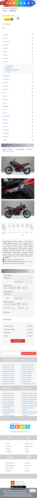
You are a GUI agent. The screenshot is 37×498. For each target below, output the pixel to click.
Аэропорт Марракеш (12, 70)
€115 (18, 232)
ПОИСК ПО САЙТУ (29, 353)
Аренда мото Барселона (10, 371)
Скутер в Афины (27, 375)
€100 (22, 235)
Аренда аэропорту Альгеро (11, 399)
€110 (22, 232)
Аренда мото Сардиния (10, 367)
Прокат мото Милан (9, 365)
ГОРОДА (7, 449)
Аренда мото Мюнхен (9, 381)
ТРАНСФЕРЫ (9, 468)
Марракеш (9, 68)
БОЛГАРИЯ (8, 452)
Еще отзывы (7, 19)
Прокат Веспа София (28, 383)
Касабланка (9, 66)
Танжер (8, 72)
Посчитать (18, 341)
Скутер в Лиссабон (27, 369)
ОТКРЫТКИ (8, 446)
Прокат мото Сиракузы (10, 369)
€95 (31, 232)
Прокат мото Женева (9, 383)
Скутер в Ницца (27, 379)
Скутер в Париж (27, 377)
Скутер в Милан (27, 373)
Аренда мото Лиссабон (10, 375)
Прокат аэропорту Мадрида (11, 397)
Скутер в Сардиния (28, 371)
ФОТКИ (7, 444)
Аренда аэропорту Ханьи (10, 404)
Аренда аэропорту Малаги (11, 395)
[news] (20, 425)
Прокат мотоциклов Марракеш (9, 412)
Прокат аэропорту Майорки (11, 393)
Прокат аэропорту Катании (11, 401)
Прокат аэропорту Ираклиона (8, 406)
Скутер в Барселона (28, 365)
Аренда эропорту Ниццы (10, 410)
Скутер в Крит (26, 381)
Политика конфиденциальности (20, 431)
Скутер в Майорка (27, 367)
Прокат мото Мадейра (9, 379)
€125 (14, 232)
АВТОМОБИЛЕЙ (10, 466)
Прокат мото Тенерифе (10, 373)
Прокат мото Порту (8, 377)
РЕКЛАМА (8, 471)
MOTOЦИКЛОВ (9, 463)
